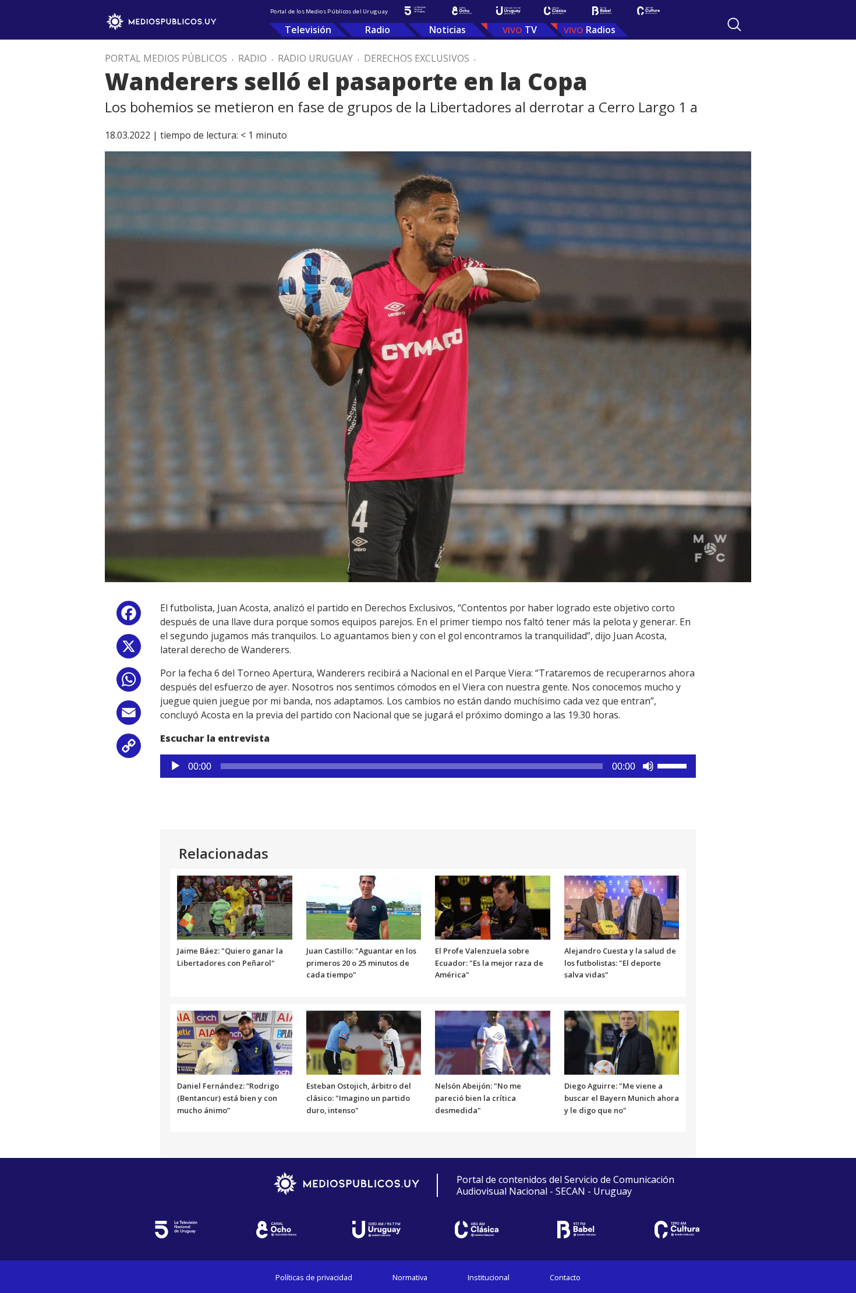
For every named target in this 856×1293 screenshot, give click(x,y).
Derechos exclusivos (416, 58)
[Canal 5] (415, 10)
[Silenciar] (648, 766)
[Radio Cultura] (648, 10)
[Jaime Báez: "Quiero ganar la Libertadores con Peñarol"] (234, 906)
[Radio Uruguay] (508, 10)
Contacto (565, 1277)
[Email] (128, 717)
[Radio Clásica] (555, 10)
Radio (377, 29)
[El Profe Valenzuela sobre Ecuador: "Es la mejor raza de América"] (492, 906)
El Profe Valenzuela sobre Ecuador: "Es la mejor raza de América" (489, 962)
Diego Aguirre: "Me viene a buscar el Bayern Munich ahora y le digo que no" (621, 1098)
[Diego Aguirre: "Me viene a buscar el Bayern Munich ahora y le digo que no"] (622, 1042)
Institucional (489, 1277)
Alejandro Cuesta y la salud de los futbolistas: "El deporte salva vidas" (620, 962)
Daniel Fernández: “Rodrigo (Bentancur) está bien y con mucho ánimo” (228, 1098)
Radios (601, 29)
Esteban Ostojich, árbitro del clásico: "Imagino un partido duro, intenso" (358, 1098)
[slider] (673, 764)
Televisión (308, 29)
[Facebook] (128, 617)
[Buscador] (734, 24)
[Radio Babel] (601, 10)
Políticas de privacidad (313, 1277)
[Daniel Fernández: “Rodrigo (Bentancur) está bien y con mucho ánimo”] (234, 1042)
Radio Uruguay (315, 58)
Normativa (409, 1277)
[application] (428, 766)
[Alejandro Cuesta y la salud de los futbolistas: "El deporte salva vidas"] (622, 906)
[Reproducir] (175, 766)
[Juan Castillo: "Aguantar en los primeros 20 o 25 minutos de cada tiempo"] (364, 906)
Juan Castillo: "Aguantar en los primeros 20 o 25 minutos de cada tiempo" (361, 962)
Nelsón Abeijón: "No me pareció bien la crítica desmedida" (478, 1098)
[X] (128, 650)
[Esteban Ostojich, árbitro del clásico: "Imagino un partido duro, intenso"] (364, 1042)
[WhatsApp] (128, 683)
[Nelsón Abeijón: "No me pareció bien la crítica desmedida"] (492, 1042)
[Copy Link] (128, 750)
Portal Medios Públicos (166, 58)
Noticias (447, 29)
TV (531, 29)
